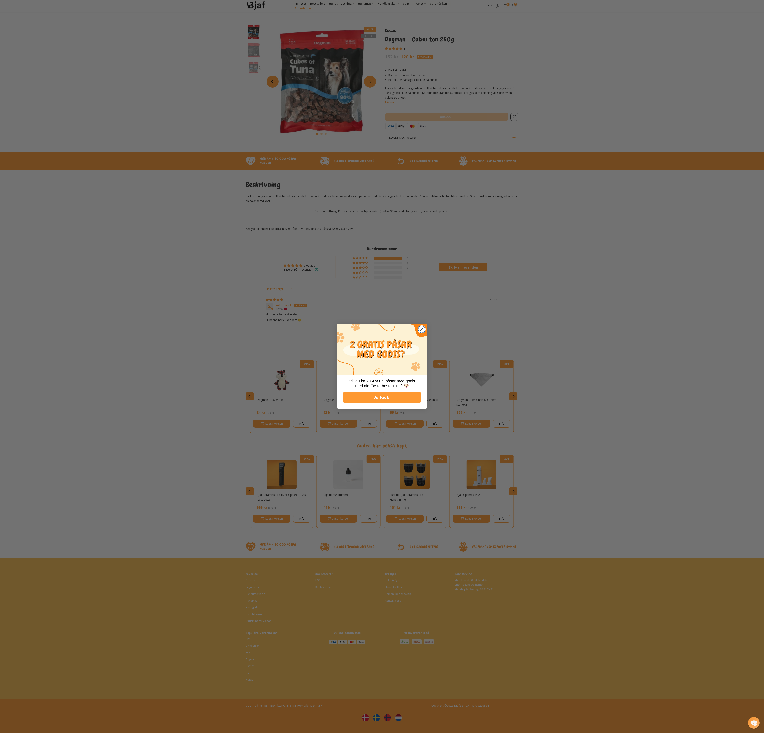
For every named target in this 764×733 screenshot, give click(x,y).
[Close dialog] (421, 329)
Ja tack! (382, 397)
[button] (754, 723)
